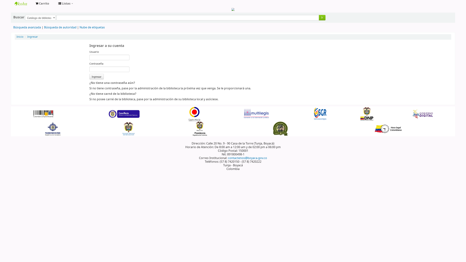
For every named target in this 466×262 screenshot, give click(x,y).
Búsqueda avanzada (27, 27)
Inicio (20, 37)
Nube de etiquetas (92, 27)
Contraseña (96, 64)
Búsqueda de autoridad (60, 27)
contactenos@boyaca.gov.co (247, 158)
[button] (42, 3)
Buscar (18, 17)
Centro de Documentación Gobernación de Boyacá (24, 3)
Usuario (94, 52)
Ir (322, 17)
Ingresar (32, 37)
